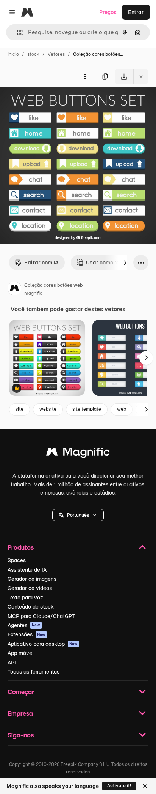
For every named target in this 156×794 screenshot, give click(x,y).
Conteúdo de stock (31, 606)
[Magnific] (78, 453)
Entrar (136, 12)
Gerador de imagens (32, 579)
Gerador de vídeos (30, 588)
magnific (33, 293)
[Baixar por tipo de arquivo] (140, 76)
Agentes (24, 625)
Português (78, 515)
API (12, 662)
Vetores (56, 54)
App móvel (21, 653)
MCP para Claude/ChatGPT (41, 616)
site (19, 409)
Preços (108, 12)
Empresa (20, 713)
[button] (78, 515)
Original (48, 101)
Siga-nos (21, 735)
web (121, 409)
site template (86, 409)
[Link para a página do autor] (14, 289)
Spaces (17, 560)
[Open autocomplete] (16, 32)
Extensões (26, 634)
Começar (21, 692)
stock (33, 54)
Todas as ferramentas (33, 671)
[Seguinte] (125, 262)
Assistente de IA (27, 569)
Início (13, 54)
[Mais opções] (84, 76)
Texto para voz (25, 597)
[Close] (145, 786)
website (47, 409)
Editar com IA (41, 262)
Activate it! (119, 786)
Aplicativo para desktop (43, 644)
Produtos (21, 547)
